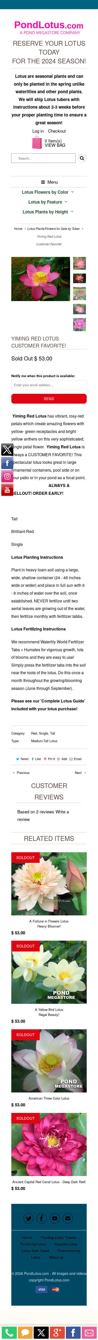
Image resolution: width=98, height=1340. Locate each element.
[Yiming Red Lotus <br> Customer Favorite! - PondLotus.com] (40, 279)
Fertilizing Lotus (33, 1244)
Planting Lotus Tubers (58, 1237)
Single (43, 733)
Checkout (57, 131)
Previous (23, 772)
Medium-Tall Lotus (44, 740)
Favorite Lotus (66, 1244)
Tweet (24, 759)
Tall (52, 733)
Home (27, 1237)
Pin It (51, 759)
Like (38, 759)
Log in (38, 131)
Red (34, 733)
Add (64, 759)
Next (79, 772)
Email (78, 759)
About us (56, 1257)
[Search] (79, 158)
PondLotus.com (37, 1273)
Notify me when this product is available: (43, 375)
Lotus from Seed (35, 1250)
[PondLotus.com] (49, 26)
